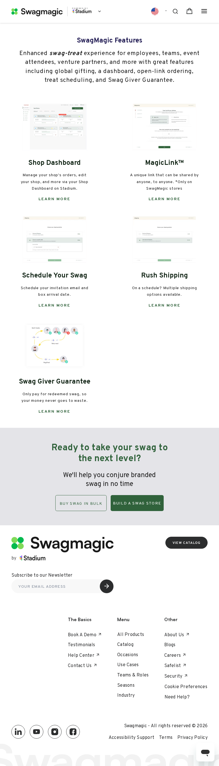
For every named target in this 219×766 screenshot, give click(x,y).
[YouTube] (36, 732)
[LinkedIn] (18, 732)
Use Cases (128, 664)
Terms (166, 737)
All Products (130, 634)
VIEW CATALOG (186, 542)
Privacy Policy (192, 737)
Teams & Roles (133, 675)
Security (173, 676)
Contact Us (80, 665)
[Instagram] (55, 732)
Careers (172, 655)
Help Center (81, 655)
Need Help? (177, 697)
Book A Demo (82, 634)
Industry (126, 695)
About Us (174, 634)
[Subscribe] (106, 586)
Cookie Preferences (186, 686)
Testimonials (81, 644)
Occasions (127, 654)
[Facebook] (73, 732)
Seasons (126, 685)
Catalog (125, 644)
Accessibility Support (131, 737)
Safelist (172, 665)
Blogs (170, 644)
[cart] (189, 11)
